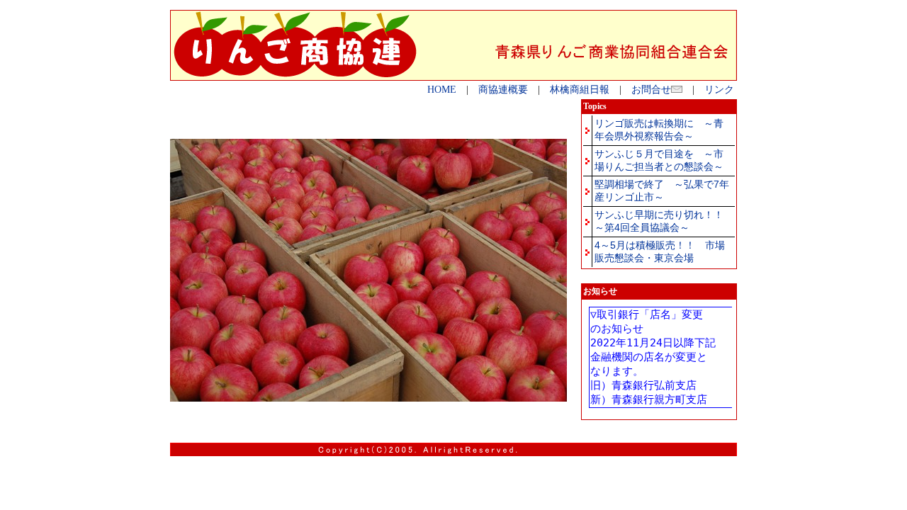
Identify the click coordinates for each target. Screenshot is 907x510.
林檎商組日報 (579, 89)
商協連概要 (503, 89)
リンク (719, 89)
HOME (441, 89)
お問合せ (651, 89)
